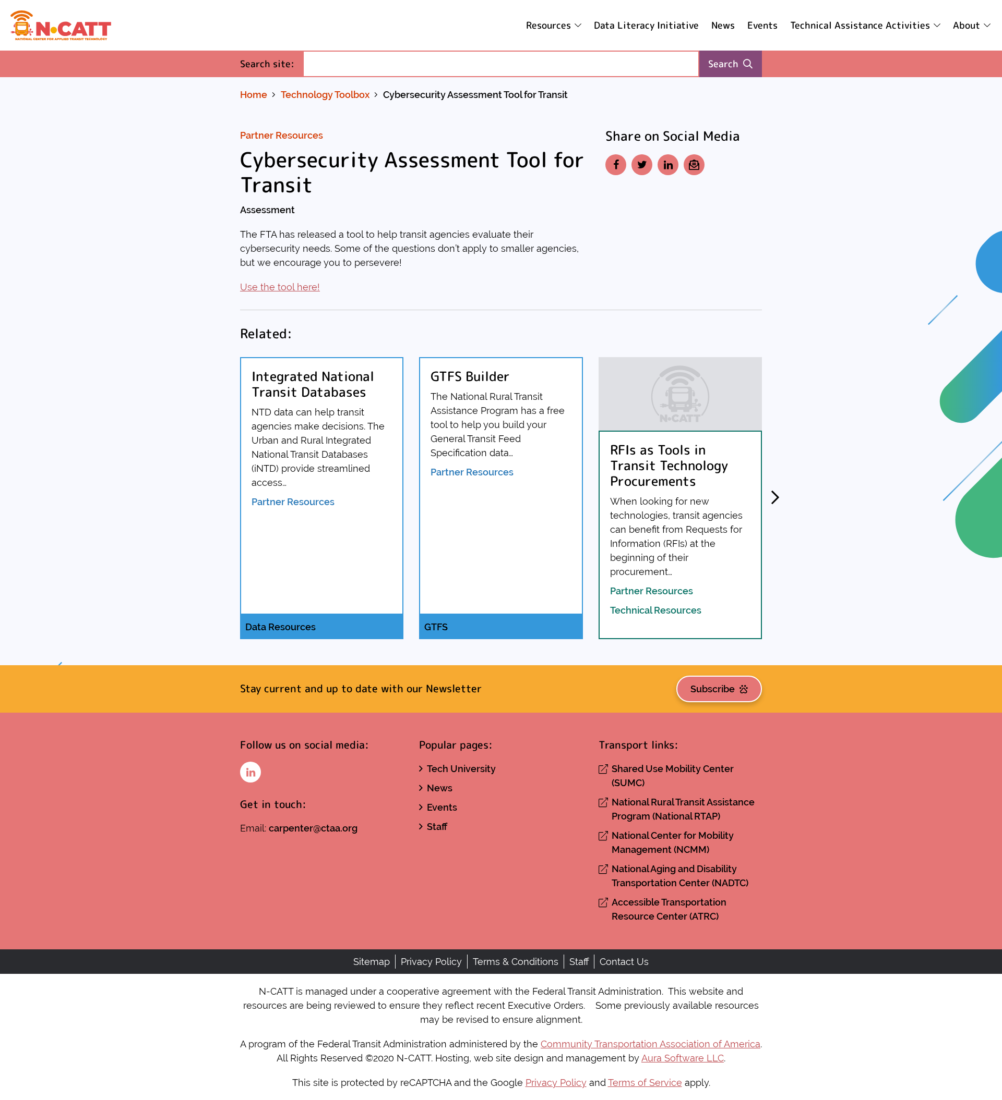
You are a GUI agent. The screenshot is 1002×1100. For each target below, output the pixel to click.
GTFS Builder (470, 376)
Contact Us (624, 961)
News (723, 25)
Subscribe (712, 688)
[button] (775, 497)
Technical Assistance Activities (860, 25)
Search (723, 64)
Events (762, 25)
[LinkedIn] (668, 164)
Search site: (271, 63)
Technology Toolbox (325, 94)
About (966, 25)
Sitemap (371, 961)
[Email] (694, 164)
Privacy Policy (431, 961)
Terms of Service (645, 1082)
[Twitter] (641, 164)
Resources (548, 25)
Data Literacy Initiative (646, 25)
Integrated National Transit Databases (313, 384)
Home (253, 94)
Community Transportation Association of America (650, 1043)
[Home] (61, 25)
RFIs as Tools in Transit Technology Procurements (669, 465)
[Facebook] (615, 164)
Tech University (461, 768)
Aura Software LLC (682, 1058)
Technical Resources (655, 610)
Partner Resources (281, 135)
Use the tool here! (280, 287)
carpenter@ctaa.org (313, 828)
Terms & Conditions (515, 961)
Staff (437, 826)
